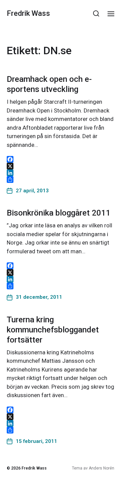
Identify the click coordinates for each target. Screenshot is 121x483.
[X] (60, 166)
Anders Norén (101, 468)
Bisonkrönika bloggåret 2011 (59, 213)
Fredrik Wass (28, 13)
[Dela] (60, 179)
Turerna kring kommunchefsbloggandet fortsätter (53, 330)
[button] (96, 13)
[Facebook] (60, 159)
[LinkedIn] (60, 172)
